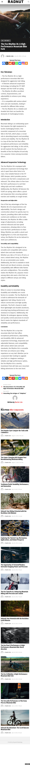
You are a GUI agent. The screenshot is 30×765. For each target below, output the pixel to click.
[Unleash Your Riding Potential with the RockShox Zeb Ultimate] (15, 501)
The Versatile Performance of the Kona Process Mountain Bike (14, 702)
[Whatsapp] (16, 63)
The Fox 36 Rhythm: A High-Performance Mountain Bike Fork (14, 675)
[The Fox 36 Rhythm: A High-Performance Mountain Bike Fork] (15, 664)
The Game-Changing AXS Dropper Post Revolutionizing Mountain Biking (13, 458)
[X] (6, 63)
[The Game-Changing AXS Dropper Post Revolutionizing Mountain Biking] (15, 448)
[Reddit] (10, 63)
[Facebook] (3, 63)
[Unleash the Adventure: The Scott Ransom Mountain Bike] (15, 718)
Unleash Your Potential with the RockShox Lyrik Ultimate (15, 619)
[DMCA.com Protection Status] (15, 764)
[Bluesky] (19, 63)
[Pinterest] (13, 63)
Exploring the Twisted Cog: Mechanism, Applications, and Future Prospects (14, 539)
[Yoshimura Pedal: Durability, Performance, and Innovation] (15, 474)
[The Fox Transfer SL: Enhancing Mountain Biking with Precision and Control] (15, 582)
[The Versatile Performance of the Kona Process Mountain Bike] (15, 691)
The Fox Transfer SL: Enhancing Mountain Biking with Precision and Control (14, 593)
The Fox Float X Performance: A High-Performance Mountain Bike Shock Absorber (13, 647)
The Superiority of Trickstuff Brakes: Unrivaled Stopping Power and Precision (14, 566)
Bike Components (17, 410)
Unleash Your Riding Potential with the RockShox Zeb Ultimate (13, 512)
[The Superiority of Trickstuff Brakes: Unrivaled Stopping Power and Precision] (15, 555)
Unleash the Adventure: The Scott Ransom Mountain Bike (15, 729)
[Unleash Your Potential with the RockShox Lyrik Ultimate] (15, 609)
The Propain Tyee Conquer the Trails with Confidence (14, 431)
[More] (26, 63)
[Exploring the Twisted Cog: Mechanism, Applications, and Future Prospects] (15, 528)
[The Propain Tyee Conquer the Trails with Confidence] (15, 421)
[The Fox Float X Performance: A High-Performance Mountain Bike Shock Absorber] (15, 635)
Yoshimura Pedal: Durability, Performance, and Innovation (15, 485)
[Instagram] (23, 63)
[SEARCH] (28, 1)
